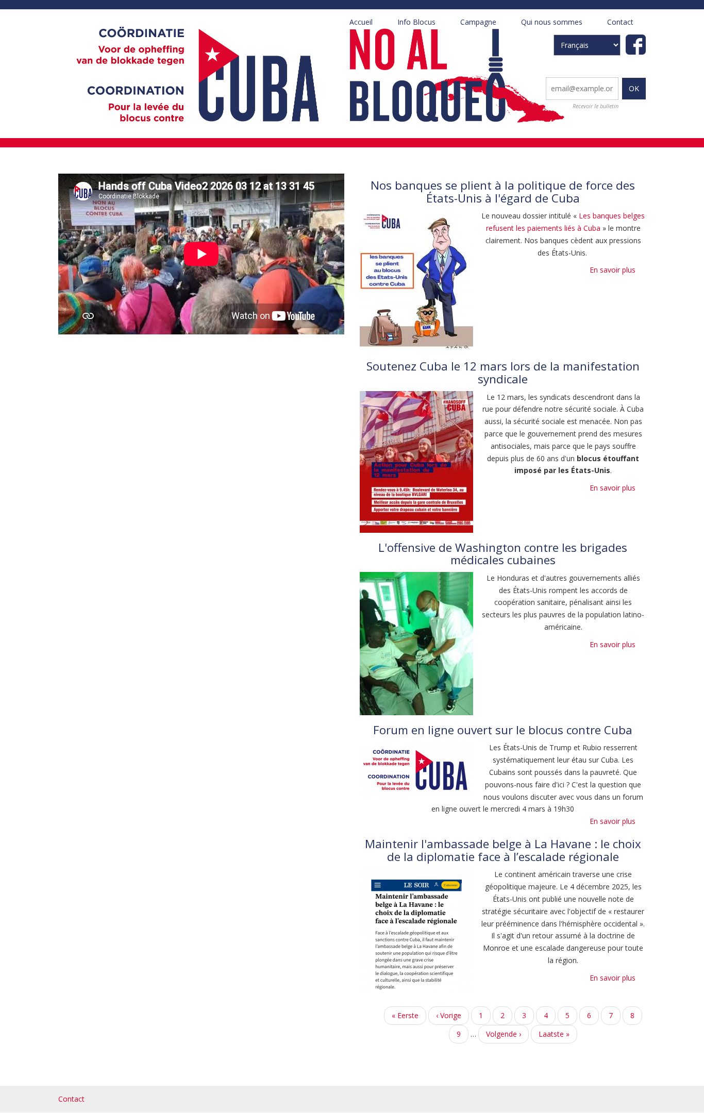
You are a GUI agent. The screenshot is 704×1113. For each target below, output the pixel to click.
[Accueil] (315, 73)
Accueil (361, 22)
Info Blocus (416, 22)
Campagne (484, 26)
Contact (620, 22)
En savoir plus (612, 270)
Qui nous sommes (558, 26)
